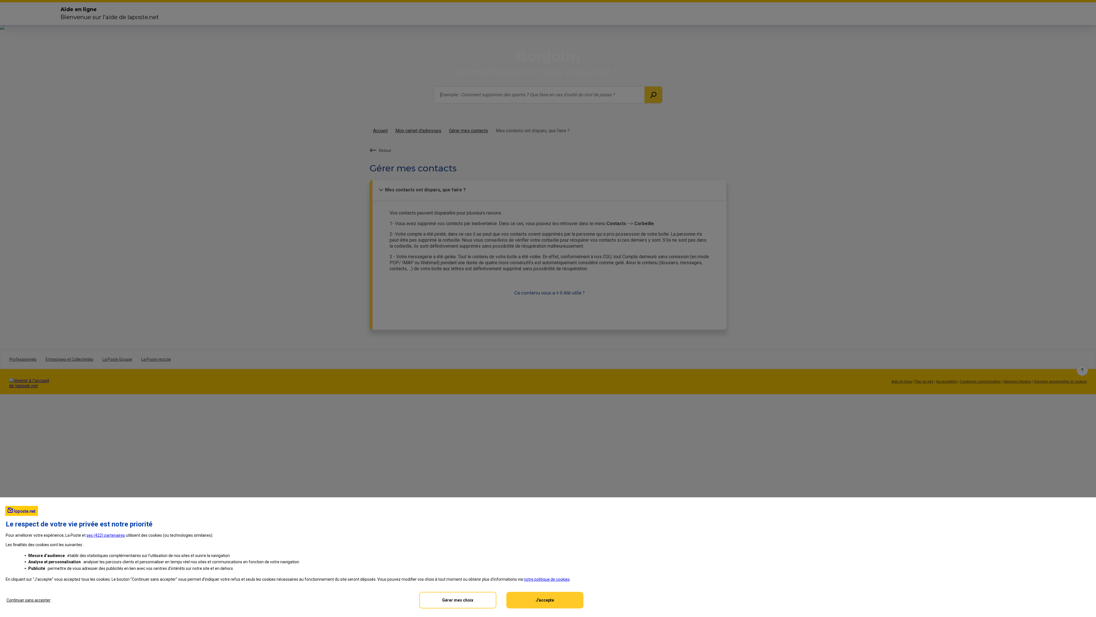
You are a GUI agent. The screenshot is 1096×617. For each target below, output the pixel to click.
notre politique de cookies (547, 579)
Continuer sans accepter (29, 600)
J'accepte (545, 600)
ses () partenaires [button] (105, 535)
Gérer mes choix (457, 600)
